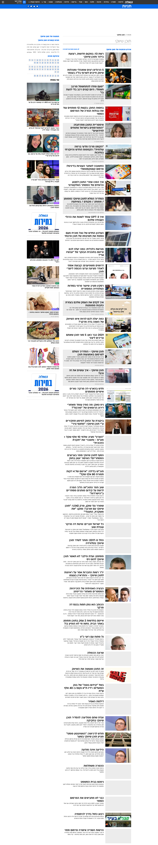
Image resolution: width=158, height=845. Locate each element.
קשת (44, 44)
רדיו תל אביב (55, 52)
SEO (34, 52)
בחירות (106, 2)
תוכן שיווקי (121, 35)
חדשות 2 (43, 47)
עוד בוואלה (54, 80)
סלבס (92, 2)
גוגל (58, 47)
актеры (29, 52)
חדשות (120, 2)
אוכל (80, 2)
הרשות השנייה (54, 44)
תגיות (129, 35)
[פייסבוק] (28, 6)
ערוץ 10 (49, 49)
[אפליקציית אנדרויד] (37, 6)
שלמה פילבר (41, 52)
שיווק (48, 52)
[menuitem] (119, 2)
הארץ (48, 44)
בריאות (73, 2)
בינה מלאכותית (32, 44)
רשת (48, 47)
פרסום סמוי (30, 49)
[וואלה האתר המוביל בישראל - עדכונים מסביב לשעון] (129, 2)
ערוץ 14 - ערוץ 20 (40, 49)
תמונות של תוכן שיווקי (49, 36)
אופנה (51, 2)
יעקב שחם (36, 47)
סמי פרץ (29, 47)
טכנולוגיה (58, 2)
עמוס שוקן (56, 49)
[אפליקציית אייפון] (34, 6)
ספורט (113, 2)
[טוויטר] (31, 6)
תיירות (66, 2)
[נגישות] (3, 2)
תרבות (99, 2)
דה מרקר (40, 44)
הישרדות (53, 47)
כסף (86, 2)
